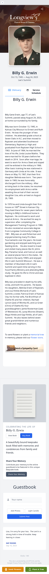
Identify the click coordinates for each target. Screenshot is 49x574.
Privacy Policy (17, 563)
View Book (12, 435)
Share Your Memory (16, 474)
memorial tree (37, 334)
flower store (37, 337)
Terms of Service (31, 563)
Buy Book (26, 435)
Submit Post (24, 516)
